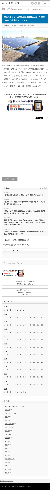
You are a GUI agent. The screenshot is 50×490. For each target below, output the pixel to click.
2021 (5, 344)
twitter (35, 3)
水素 (6, 444)
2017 (5, 374)
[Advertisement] (25, 147)
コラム (7, 410)
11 (38, 317)
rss (32, 3)
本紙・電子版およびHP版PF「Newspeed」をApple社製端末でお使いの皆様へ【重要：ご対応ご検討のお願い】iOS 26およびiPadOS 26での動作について (24, 222)
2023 (5, 329)
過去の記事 (43, 188)
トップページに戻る (10, 179)
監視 (6, 451)
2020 (5, 351)
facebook (39, 3)
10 (34, 317)
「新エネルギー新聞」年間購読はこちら (16, 240)
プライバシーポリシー (6, 481)
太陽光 (10, 8)
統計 (6, 462)
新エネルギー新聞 (14, 486)
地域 (6, 420)
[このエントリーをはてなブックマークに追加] (47, 119)
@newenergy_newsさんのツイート (14, 263)
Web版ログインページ (25, 283)
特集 (6, 448)
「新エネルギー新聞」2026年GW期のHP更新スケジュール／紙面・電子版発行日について (24, 203)
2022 (5, 336)
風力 (6, 472)
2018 (5, 366)
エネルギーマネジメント (12, 406)
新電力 (7, 438)
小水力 (7, 431)
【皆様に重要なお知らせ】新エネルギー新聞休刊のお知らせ (23, 195)
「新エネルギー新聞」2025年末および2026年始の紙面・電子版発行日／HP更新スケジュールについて (25, 212)
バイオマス (8, 413)
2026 (5, 306)
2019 (5, 359)
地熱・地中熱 (9, 424)
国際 (6, 417)
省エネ (7, 455)
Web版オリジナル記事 (27, 25)
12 (42, 317)
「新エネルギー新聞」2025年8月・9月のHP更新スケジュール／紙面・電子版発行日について (25, 233)
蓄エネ (7, 469)
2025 (5, 314)
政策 (6, 434)
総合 (6, 465)
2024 (5, 321)
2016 (5, 381)
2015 (5, 389)
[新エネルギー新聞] (12, 3)
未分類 (7, 441)
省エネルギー (9, 458)
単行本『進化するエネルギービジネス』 (16, 245)
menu (45, 3)
